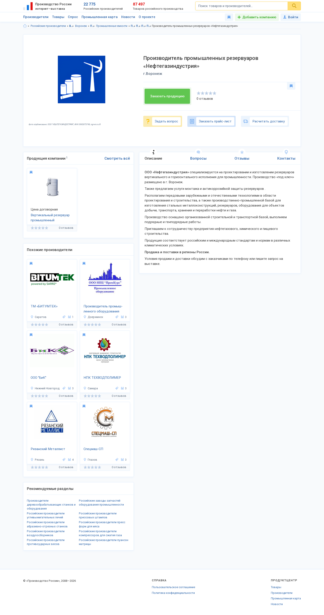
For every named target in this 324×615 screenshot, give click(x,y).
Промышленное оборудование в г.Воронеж (138, 26)
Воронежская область (71, 26)
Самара (93, 388)
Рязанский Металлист (48, 449)
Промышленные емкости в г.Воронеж (149, 26)
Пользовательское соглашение (173, 587)
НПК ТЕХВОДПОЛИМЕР (102, 378)
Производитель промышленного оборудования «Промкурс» (103, 309)
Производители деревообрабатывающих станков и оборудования (51, 504)
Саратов (41, 317)
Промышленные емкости (111, 26)
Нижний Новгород (47, 388)
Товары (58, 17)
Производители (35, 17)
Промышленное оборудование (92, 26)
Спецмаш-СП (93, 449)
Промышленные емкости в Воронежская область (143, 26)
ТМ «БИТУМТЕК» (44, 306)
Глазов (92, 459)
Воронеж (81, 26)
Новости (128, 17)
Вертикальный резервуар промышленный (50, 217)
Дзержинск (95, 317)
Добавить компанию (259, 17)
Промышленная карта (100, 17)
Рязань (39, 459)
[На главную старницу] (25, 26)
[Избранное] (229, 17)
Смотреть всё (117, 158)
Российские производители (48, 26)
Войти (293, 17)
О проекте (147, 17)
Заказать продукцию (167, 96)
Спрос (73, 17)
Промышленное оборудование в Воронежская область (133, 26)
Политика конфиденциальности (173, 593)
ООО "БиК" (38, 378)
